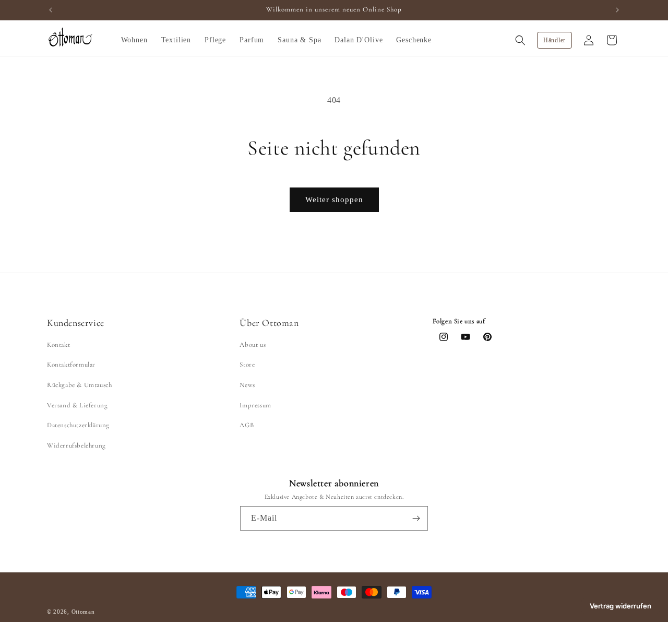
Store (247, 365)
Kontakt (58, 345)
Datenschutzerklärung (78, 425)
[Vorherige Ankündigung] (50, 10)
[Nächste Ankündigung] (617, 10)
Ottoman (84, 611)
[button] (134, 40)
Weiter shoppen (334, 199)
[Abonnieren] (415, 518)
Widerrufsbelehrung (76, 445)
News (247, 385)
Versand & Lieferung (77, 405)
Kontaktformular (71, 365)
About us (253, 345)
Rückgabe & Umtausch (79, 385)
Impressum (255, 405)
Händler (554, 40)
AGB (247, 425)
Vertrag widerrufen (620, 606)
